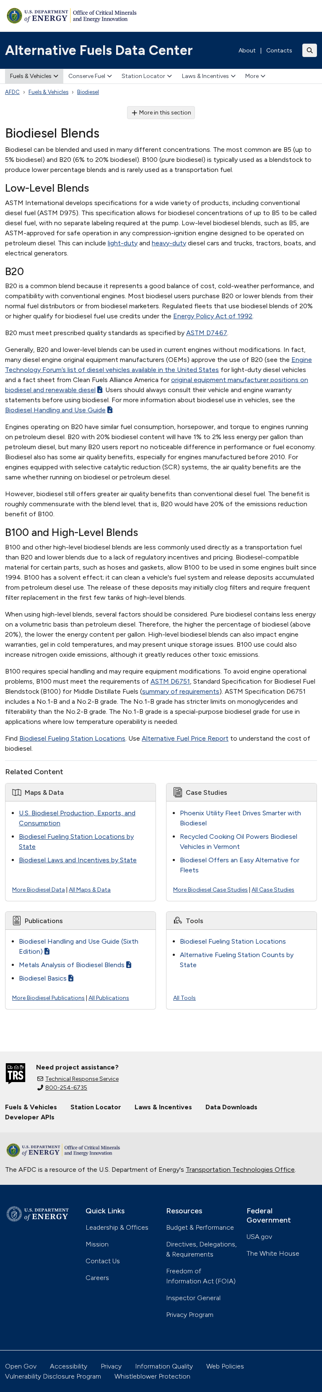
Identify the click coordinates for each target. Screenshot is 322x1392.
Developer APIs (30, 1117)
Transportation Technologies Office (240, 1169)
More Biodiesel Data (38, 889)
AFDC (12, 92)
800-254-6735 (66, 1087)
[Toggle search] (309, 50)
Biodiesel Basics (43, 978)
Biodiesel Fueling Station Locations (72, 738)
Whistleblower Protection (152, 1376)
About (247, 50)
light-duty (123, 243)
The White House (273, 1253)
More (252, 76)
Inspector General (193, 1298)
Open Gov (20, 1366)
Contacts (279, 50)
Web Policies (225, 1366)
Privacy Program (189, 1315)
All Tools (184, 998)
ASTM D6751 (170, 681)
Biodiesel (88, 92)
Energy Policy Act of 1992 (212, 316)
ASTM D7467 (206, 333)
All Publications (108, 998)
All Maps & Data (90, 889)
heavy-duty (169, 243)
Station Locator (143, 76)
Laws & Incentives (205, 76)
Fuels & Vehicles (31, 76)
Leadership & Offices (117, 1227)
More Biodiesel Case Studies (210, 889)
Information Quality (164, 1366)
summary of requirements (180, 691)
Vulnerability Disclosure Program (53, 1376)
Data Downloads (231, 1107)
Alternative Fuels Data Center (99, 50)
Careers (97, 1278)
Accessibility (68, 1366)
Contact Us (103, 1261)
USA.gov (259, 1237)
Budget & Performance (200, 1227)
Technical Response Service (82, 1078)
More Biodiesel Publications (48, 998)
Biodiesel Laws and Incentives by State (78, 860)
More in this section (165, 112)
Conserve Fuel (86, 76)
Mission (97, 1244)
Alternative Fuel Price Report (185, 738)
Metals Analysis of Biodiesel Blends (72, 965)
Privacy (111, 1366)
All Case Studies (273, 889)
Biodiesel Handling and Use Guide (55, 410)
